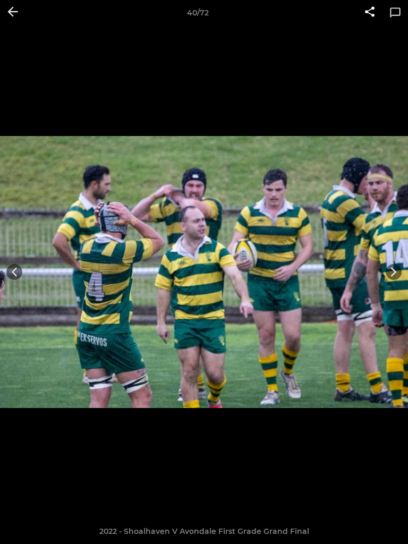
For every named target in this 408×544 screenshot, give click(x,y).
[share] (369, 12)
